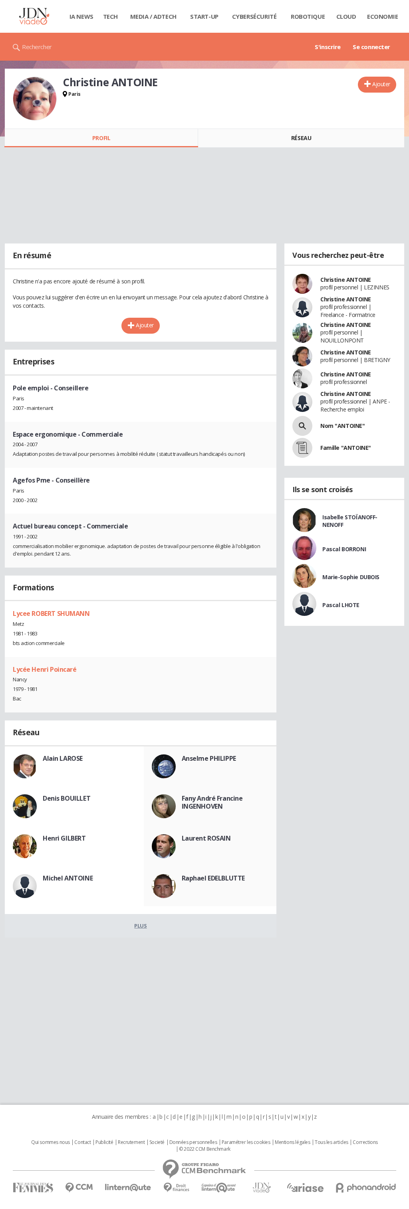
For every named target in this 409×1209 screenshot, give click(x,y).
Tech (110, 16)
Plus (140, 925)
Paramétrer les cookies (246, 1142)
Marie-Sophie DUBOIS (350, 577)
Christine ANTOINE (345, 279)
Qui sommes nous (50, 1142)
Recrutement (131, 1142)
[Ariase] (305, 1187)
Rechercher (37, 47)
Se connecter (371, 47)
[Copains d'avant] (219, 1188)
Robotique (308, 16)
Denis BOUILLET (66, 798)
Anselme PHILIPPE (209, 758)
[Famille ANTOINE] (302, 448)
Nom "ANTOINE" (342, 425)
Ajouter (381, 84)
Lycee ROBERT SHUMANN (51, 613)
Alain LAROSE (63, 758)
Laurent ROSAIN (206, 838)
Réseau (301, 138)
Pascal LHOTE (340, 605)
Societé (157, 1142)
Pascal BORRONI (344, 549)
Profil (101, 138)
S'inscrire (328, 47)
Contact (82, 1142)
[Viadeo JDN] (261, 1188)
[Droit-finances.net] (176, 1188)
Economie (382, 16)
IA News (81, 16)
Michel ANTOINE (68, 878)
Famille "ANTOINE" (345, 447)
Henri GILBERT (64, 838)
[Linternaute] (128, 1187)
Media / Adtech (153, 16)
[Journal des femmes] (33, 1188)
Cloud (346, 16)
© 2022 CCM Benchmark (204, 1149)
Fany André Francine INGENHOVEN (212, 802)
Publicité (104, 1142)
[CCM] (79, 1188)
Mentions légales (292, 1142)
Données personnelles (193, 1142)
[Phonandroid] (366, 1188)
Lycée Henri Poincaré (45, 669)
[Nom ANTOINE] (302, 426)
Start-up (204, 16)
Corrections (365, 1142)
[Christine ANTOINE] (35, 99)
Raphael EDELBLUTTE (213, 878)
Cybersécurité (254, 16)
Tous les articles (331, 1142)
